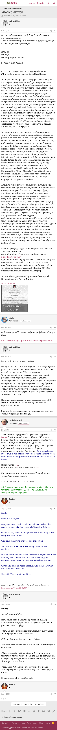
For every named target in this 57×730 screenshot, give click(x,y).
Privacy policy (32, 723)
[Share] (51, 30)
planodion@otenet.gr (11, 256)
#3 (55, 356)
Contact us (6, 723)
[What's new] (48, 3)
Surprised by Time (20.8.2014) (15, 588)
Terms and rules (18, 723)
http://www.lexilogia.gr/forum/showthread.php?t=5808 (26, 340)
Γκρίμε (4, 437)
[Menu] (4, 3)
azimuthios (7, 16)
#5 (55, 509)
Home (47, 723)
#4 (55, 430)
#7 (55, 694)
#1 (55, 31)
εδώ (16, 464)
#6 (55, 604)
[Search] (53, 3)
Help (41, 723)
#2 (55, 328)
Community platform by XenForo (23, 728)
